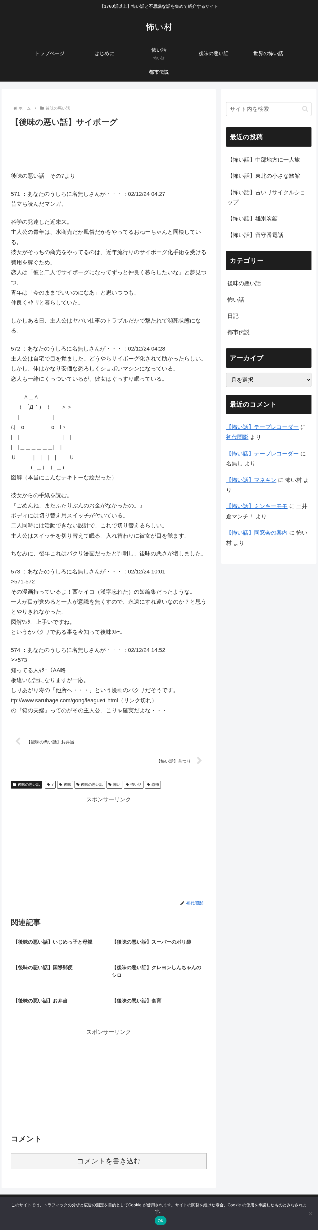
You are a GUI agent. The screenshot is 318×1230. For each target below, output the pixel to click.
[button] (305, 108)
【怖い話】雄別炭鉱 (252, 218)
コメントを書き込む (109, 1161)
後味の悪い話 (29, 784)
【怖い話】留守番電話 (255, 235)
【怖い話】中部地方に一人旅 (263, 160)
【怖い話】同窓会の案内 (257, 533)
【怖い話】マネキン (251, 480)
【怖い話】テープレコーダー (262, 427)
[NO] (310, 1213)
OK (161, 1220)
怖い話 (136, 784)
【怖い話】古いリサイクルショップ (266, 197)
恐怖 (155, 784)
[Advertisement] (109, 147)
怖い (116, 784)
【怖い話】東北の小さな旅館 (263, 176)
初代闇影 (237, 437)
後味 (67, 784)
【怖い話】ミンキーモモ (257, 506)
